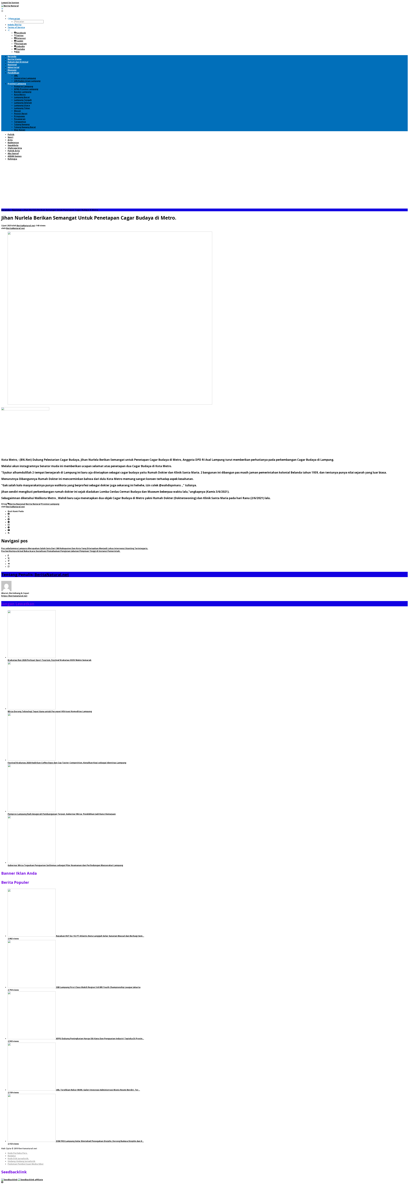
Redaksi (12, 1155)
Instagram (21, 43)
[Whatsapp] (9, 566)
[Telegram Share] (9, 564)
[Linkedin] (9, 527)
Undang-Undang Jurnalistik (21, 1161)
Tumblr (19, 41)
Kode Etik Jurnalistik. (18, 1158)
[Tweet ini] (9, 558)
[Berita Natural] (10, 5)
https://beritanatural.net (14, 595)
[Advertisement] (204, 184)
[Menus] (2, 8)
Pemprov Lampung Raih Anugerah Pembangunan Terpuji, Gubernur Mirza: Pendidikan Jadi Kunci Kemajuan (62, 814)
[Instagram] (9, 525)
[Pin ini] (9, 561)
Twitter (20, 35)
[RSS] (9, 533)
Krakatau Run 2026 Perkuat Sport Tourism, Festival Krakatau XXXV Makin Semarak (49, 660)
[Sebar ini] (8, 555)
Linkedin (20, 46)
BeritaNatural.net (52, 574)
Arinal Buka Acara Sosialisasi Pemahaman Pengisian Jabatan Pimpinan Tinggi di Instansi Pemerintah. (60, 551)
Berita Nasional (17, 504)
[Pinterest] (9, 519)
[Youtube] (9, 530)
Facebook (21, 32)
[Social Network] (9, 30)
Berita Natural (33, 504)
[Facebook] (9, 514)
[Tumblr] (9, 522)
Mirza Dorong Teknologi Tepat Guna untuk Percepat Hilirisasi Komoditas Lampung (50, 711)
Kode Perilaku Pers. (18, 1153)
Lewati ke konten (10, 2)
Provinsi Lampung (50, 504)
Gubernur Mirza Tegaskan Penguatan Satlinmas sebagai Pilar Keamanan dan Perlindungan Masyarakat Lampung (65, 865)
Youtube (20, 49)
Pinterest (21, 38)
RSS (17, 52)
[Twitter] (9, 516)
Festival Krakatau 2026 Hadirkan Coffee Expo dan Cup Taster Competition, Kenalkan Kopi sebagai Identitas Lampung (67, 762)
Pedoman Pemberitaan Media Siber (26, 1164)
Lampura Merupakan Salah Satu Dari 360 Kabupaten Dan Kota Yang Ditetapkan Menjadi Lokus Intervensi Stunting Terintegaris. (74, 548)
